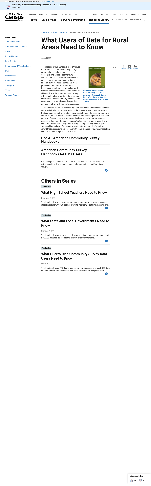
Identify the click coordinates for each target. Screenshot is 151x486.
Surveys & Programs (73, 19)
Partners (32, 14)
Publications (63, 32)
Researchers (43, 14)
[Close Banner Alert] (145, 6)
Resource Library (99, 19)
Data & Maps (48, 19)
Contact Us (135, 14)
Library (55, 32)
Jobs (115, 14)
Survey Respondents (70, 14)
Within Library (10, 38)
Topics (33, 19)
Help (144, 14)
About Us (123, 14)
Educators (55, 14)
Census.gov (46, 32)
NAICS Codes (105, 14)
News (95, 14)
